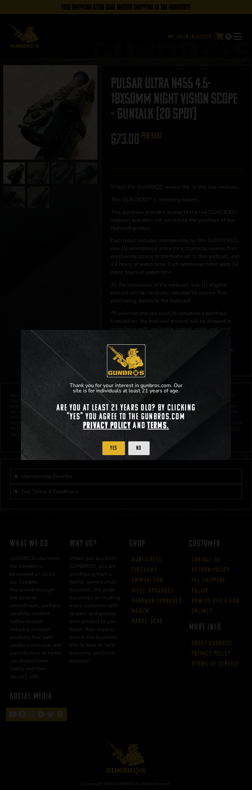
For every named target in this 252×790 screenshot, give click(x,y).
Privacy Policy (107, 425)
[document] (126, 395)
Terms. (158, 425)
